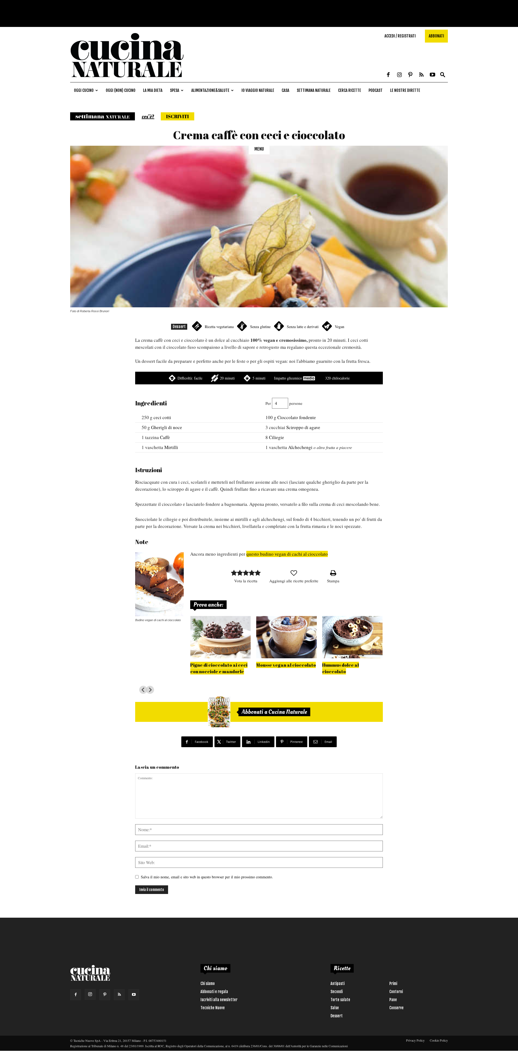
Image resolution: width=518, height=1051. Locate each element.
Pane (393, 999)
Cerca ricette (349, 90)
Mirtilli (171, 447)
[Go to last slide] (143, 690)
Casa (285, 90)
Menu (259, 149)
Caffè (165, 437)
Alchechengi (300, 447)
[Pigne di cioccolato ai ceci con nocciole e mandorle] (220, 637)
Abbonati (436, 36)
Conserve (396, 1007)
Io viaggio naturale (257, 90)
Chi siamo (207, 983)
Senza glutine (260, 326)
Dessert (179, 326)
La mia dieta (152, 90)
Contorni (396, 991)
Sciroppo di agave (303, 427)
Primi (393, 983)
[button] (443, 75)
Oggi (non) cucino (120, 90)
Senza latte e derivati (303, 326)
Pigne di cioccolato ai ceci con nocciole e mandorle (218, 668)
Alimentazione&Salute (210, 90)
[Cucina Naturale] (126, 79)
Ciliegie (276, 437)
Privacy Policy (415, 1040)
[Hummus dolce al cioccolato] (352, 637)
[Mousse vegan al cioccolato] (286, 637)
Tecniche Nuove (212, 1007)
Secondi (336, 991)
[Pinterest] (410, 75)
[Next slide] (150, 690)
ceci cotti (162, 417)
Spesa (174, 90)
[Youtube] (432, 75)
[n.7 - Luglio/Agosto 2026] (219, 712)
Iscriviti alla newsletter (218, 999)
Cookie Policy (439, 1040)
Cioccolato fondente (296, 417)
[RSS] (421, 75)
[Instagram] (399, 75)
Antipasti (337, 983)
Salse (334, 1007)
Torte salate (340, 999)
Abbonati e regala (214, 991)
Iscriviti (177, 116)
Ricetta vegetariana (219, 326)
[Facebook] (388, 75)
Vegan (339, 326)
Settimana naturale (313, 90)
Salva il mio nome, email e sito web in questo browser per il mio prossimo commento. (207, 876)
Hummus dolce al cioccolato (340, 668)
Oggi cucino (84, 90)
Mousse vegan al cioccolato (286, 665)
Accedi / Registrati (400, 36)
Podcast (376, 90)
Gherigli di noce (166, 427)
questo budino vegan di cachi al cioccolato (287, 554)
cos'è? (148, 116)
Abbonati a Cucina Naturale (274, 712)
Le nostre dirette (405, 90)
